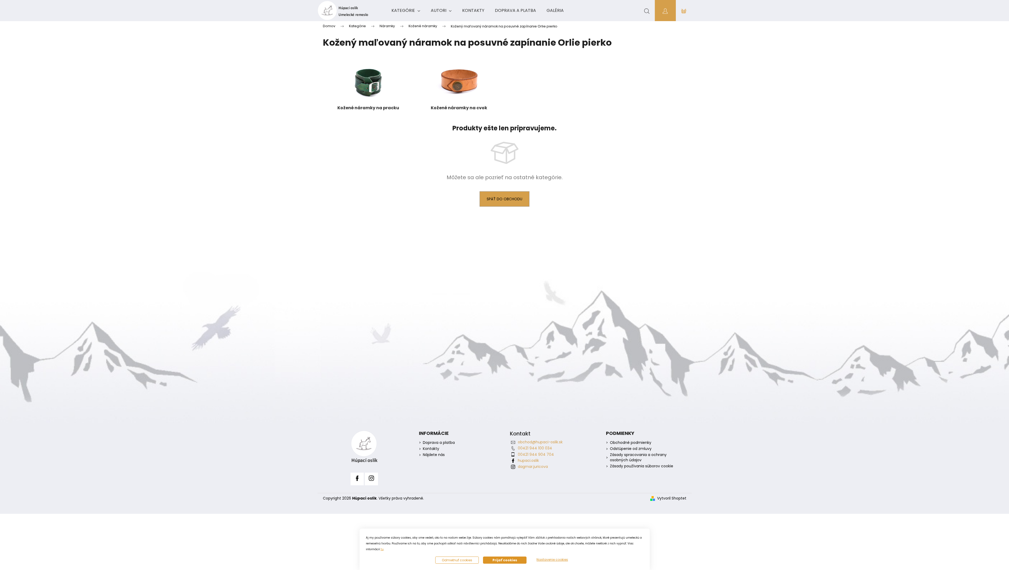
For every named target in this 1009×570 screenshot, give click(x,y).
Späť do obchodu (504, 199)
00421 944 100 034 (535, 448)
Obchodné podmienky (630, 442)
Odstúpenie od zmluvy (631, 448)
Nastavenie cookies (552, 560)
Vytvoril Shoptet (671, 498)
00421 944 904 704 (536, 454)
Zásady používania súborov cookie (641, 466)
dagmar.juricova (533, 466)
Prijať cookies (504, 560)
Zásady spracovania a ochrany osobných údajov (638, 457)
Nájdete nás (434, 454)
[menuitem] (405, 10)
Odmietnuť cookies (457, 560)
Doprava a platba (439, 442)
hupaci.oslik (528, 460)
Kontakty (431, 448)
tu (382, 549)
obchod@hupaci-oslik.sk (540, 442)
